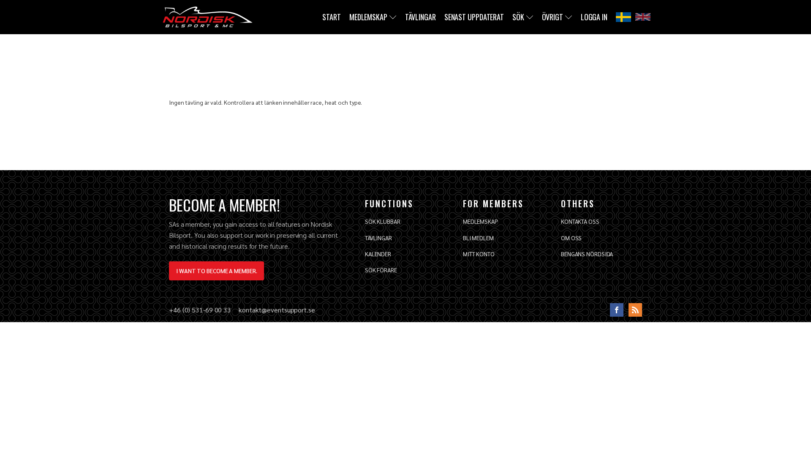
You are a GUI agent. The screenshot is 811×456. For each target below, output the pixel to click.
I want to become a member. (216, 270)
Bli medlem (478, 238)
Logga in (594, 16)
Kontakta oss (580, 221)
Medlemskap (368, 16)
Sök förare (381, 270)
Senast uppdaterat (474, 16)
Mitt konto (479, 254)
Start (331, 16)
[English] (642, 17)
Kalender (378, 254)
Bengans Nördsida (587, 254)
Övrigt (552, 16)
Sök (518, 16)
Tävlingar (420, 16)
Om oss (571, 238)
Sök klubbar (382, 221)
